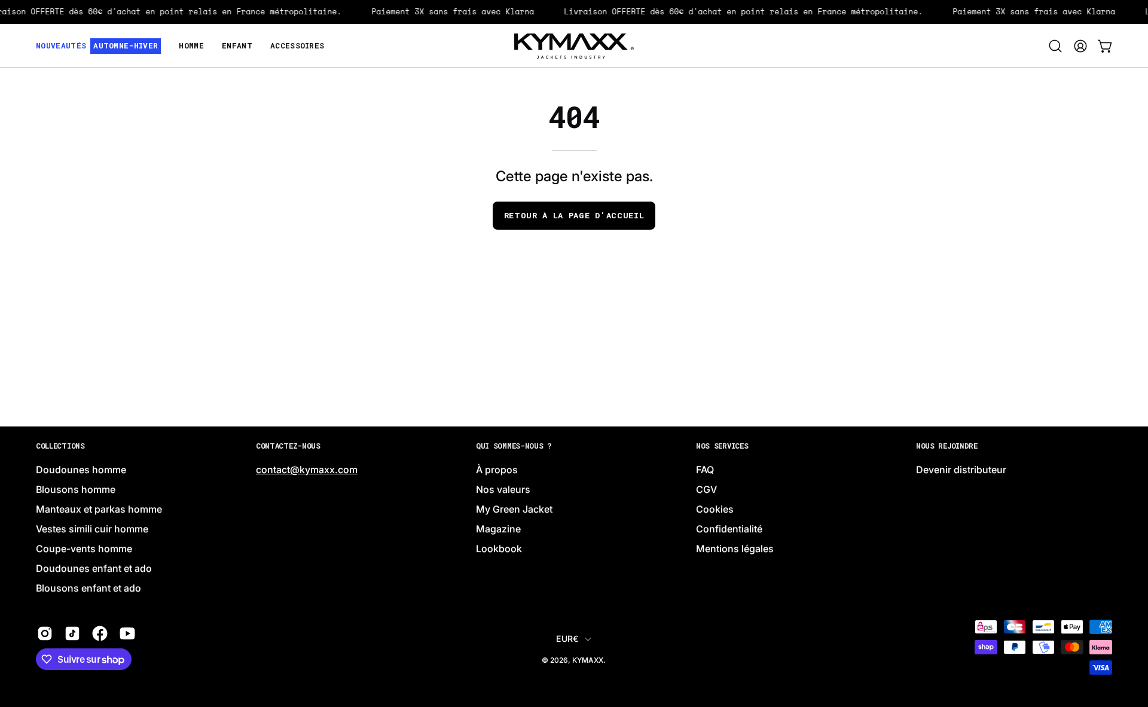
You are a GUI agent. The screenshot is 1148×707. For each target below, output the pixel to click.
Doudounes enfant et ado (94, 569)
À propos (497, 470)
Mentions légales (735, 549)
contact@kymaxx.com (307, 470)
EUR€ (567, 638)
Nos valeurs (503, 490)
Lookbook (499, 549)
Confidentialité (729, 529)
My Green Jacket (514, 510)
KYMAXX (587, 660)
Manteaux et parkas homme (99, 510)
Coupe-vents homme (84, 549)
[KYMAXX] (574, 46)
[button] (1055, 46)
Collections (60, 445)
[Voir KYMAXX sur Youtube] (127, 634)
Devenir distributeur (961, 470)
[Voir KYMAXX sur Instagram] (45, 634)
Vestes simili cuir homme (92, 529)
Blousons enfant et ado (88, 589)
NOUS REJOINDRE (947, 445)
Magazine (498, 529)
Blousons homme (75, 490)
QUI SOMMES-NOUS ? (514, 445)
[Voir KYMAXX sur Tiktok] (72, 634)
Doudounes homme (81, 470)
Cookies (715, 510)
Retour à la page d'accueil (574, 215)
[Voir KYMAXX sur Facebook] (100, 634)
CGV (706, 490)
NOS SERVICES (722, 445)
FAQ (705, 470)
